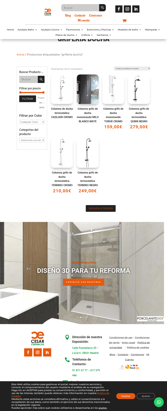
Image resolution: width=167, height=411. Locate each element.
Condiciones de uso (120, 337)
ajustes (103, 407)
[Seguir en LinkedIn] (135, 9)
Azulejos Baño (26, 29)
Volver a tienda (101, 208)
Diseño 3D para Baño (83, 262)
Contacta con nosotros (83, 282)
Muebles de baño (128, 29)
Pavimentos (73, 29)
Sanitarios (102, 35)
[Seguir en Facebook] (118, 9)
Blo (112, 354)
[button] (159, 402)
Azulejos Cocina (50, 29)
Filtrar (27, 98)
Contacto (80, 15)
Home (10, 29)
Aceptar (125, 396)
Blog (68, 15)
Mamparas (151, 29)
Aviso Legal (128, 342)
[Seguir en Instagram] (127, 9)
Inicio (20, 54)
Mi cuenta (83, 20)
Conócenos (95, 15)
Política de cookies (138, 347)
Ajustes (146, 396)
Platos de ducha (64, 35)
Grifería (85, 35)
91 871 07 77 (79, 370)
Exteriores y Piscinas (99, 29)
